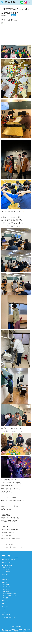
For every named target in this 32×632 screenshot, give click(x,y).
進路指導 (5, 591)
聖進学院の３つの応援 (8, 559)
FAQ (3, 603)
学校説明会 (5, 579)
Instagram (4, 611)
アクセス (4, 606)
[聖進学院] (8, 2)
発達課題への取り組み (9, 593)
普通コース (6, 567)
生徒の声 (5, 589)
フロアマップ (6, 587)
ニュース (4, 577)
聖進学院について (6, 562)
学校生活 (5, 584)
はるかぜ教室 (6, 571)
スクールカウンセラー (9, 595)
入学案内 (4, 574)
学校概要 (5, 598)
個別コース (6, 569)
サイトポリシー (6, 614)
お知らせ (4, 600)
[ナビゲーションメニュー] (30, 2)
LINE (3, 609)
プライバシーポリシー (8, 617)
